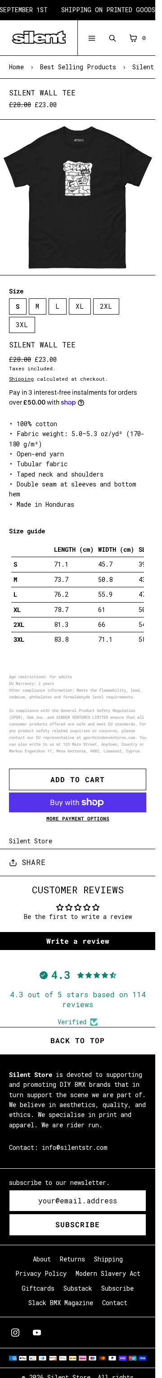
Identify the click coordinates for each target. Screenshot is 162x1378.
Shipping (21, 378)
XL (80, 306)
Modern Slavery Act (108, 1273)
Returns (72, 1259)
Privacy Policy (41, 1273)
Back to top (77, 1040)
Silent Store (30, 841)
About (42, 1259)
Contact (114, 1302)
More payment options (77, 818)
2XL (106, 306)
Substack (77, 1288)
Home (16, 67)
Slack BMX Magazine (60, 1302)
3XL (22, 324)
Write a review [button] (77, 941)
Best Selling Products (78, 67)
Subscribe (77, 1224)
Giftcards (38, 1288)
